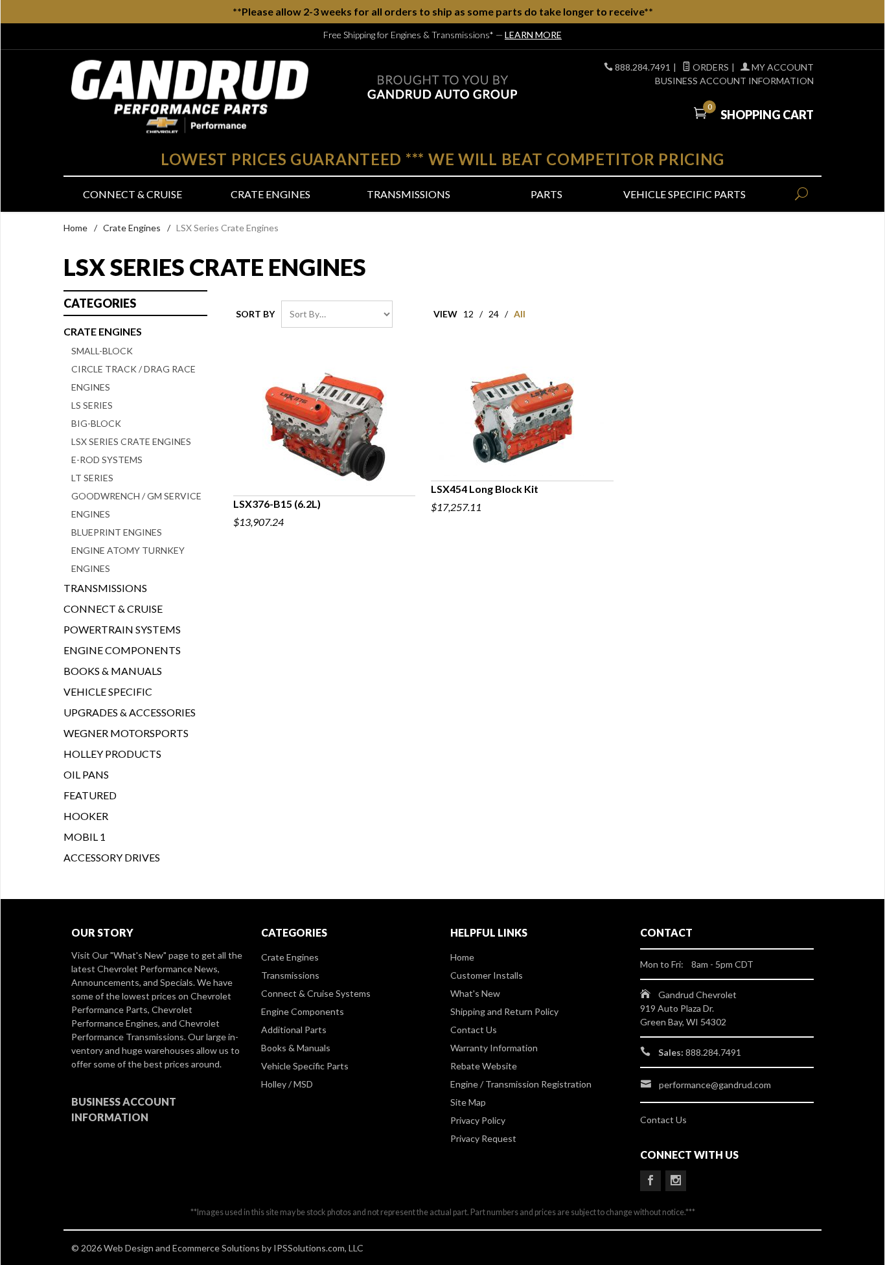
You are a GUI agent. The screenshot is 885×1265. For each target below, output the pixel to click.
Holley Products (112, 753)
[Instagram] (675, 1180)
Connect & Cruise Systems (316, 993)
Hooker (85, 816)
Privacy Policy (477, 1120)
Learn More (533, 34)
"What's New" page (149, 955)
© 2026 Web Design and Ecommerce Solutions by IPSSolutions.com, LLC (217, 1247)
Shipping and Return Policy (504, 1011)
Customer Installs (486, 975)
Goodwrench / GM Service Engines (136, 504)
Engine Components (122, 650)
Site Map (468, 1102)
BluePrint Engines (116, 532)
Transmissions (408, 194)
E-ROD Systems (107, 459)
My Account (782, 67)
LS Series (92, 405)
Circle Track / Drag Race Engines (133, 378)
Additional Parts (294, 1029)
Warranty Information (494, 1047)
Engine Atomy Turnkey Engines (128, 559)
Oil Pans (86, 774)
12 (468, 313)
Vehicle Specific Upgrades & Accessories (129, 701)
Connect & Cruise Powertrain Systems (122, 618)
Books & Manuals (112, 671)
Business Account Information (734, 80)
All (519, 313)
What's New (475, 993)
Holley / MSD (287, 1083)
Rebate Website (483, 1065)
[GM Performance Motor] (189, 96)
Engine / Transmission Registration (521, 1083)
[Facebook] (650, 1180)
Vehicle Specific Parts (684, 194)
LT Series (92, 477)
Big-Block (96, 423)
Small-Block (102, 350)
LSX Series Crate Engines (131, 441)
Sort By (255, 313)
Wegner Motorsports (126, 733)
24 (493, 313)
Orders (710, 67)
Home (75, 227)
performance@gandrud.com (715, 1084)
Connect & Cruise (132, 194)
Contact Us (473, 1029)
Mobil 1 (84, 836)
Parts (546, 194)
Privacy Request (483, 1138)
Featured (90, 795)
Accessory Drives (111, 857)
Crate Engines (270, 194)
